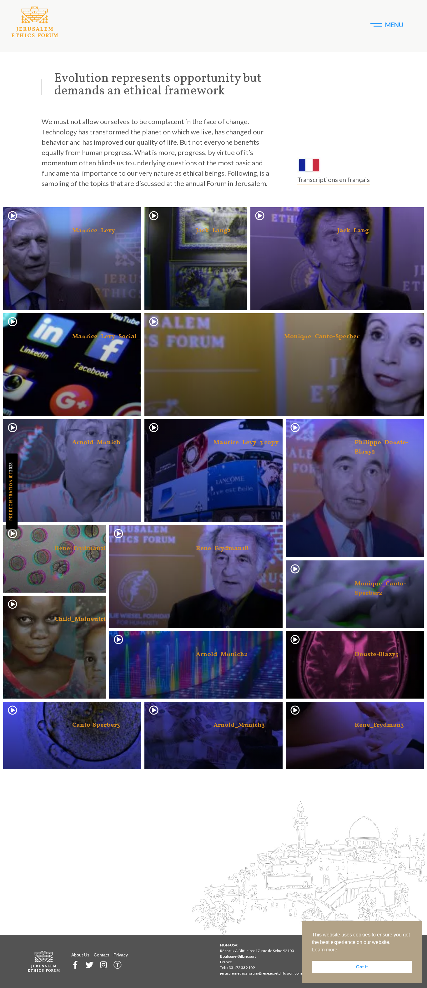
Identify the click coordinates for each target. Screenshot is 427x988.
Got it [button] (362, 966)
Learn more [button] (324, 949)
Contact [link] (101, 954)
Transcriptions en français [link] (333, 179)
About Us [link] (80, 954)
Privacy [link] (120, 954)
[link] (35, 22)
